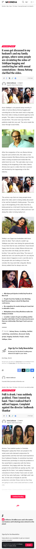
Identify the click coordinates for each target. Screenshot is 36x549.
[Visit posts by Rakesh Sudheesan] (4, 84)
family (28, 334)
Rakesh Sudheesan (11, 83)
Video (10, 339)
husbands (16, 336)
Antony (12, 331)
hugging (9, 336)
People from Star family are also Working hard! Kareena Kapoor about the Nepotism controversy (16, 301)
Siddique (4, 339)
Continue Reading (18, 496)
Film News (6, 46)
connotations (14, 334)
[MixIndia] (11, 2)
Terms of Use (12, 545)
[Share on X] (9, 78)
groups (4, 336)
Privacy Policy (12, 363)
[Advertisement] (18, 26)
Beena (17, 331)
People (21, 336)
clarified (29, 331)
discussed (22, 334)
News (12, 46)
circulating (22, 331)
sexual (27, 336)
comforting (5, 334)
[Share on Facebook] (6, 78)
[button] (29, 544)
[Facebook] (33, 378)
